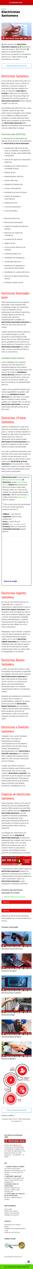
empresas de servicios (13, 480)
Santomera (22, 497)
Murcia (3, 9)
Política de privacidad (11, 1213)
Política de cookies (11, 1211)
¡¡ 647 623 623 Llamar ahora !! (18, 1267)
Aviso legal (8, 1209)
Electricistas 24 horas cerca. (15, 897)
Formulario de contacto (12, 1224)
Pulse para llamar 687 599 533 (16, 66)
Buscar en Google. (10, 581)
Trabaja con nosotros (11, 1215)
